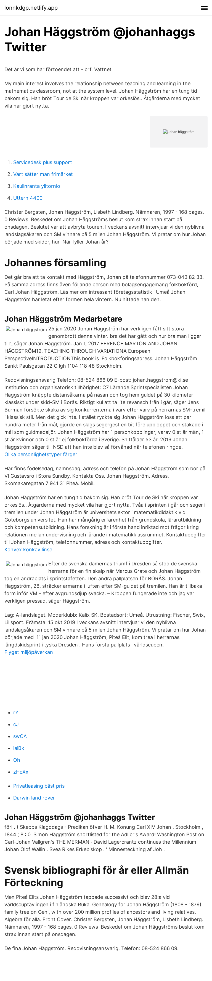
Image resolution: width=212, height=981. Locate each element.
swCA (20, 736)
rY (15, 712)
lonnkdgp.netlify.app (31, 7)
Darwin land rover (34, 798)
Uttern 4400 (28, 198)
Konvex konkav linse (28, 549)
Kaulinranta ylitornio (36, 186)
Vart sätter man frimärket (43, 174)
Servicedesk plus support (42, 162)
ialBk (18, 748)
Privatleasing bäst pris (39, 786)
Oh (16, 760)
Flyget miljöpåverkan (28, 652)
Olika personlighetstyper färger (40, 454)
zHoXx (20, 772)
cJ (16, 724)
